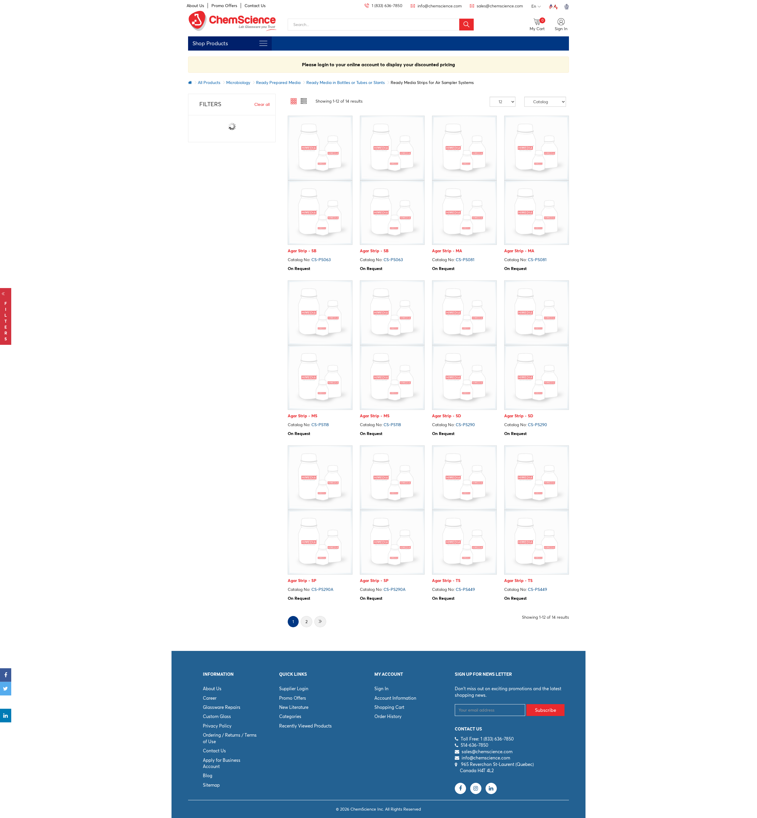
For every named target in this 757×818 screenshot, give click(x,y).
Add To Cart (319, 239)
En (533, 6)
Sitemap (211, 785)
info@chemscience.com (486, 758)
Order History (388, 716)
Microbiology (238, 82)
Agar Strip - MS (302, 415)
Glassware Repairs (221, 707)
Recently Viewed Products (305, 726)
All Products (209, 82)
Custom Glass (217, 716)
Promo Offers (224, 5)
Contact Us (255, 5)
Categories (290, 716)
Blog (207, 775)
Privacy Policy (217, 726)
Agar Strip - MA (447, 250)
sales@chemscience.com (487, 751)
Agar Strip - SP (302, 580)
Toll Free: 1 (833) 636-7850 (487, 739)
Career (209, 698)
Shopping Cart (389, 707)
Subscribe (545, 710)
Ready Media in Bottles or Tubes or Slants (345, 82)
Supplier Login (293, 688)
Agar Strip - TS (446, 580)
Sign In (381, 688)
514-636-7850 (474, 745)
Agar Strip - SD (446, 415)
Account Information (395, 698)
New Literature (293, 707)
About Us (195, 5)
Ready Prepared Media (278, 82)
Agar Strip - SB (302, 250)
